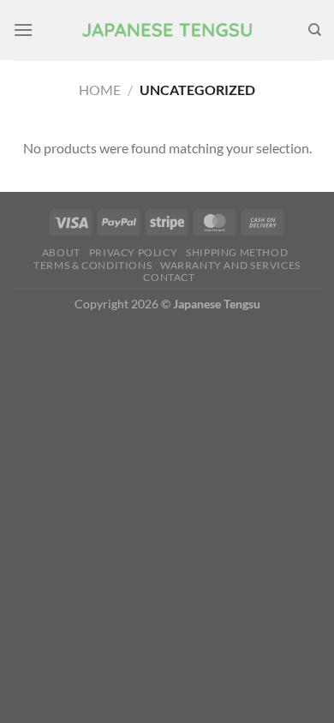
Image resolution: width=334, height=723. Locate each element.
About (61, 252)
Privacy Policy (133, 252)
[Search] (314, 30)
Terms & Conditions (92, 265)
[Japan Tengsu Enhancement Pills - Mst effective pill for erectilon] (167, 30)
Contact (168, 277)
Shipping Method (237, 252)
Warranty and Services (230, 265)
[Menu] (23, 30)
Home (100, 89)
